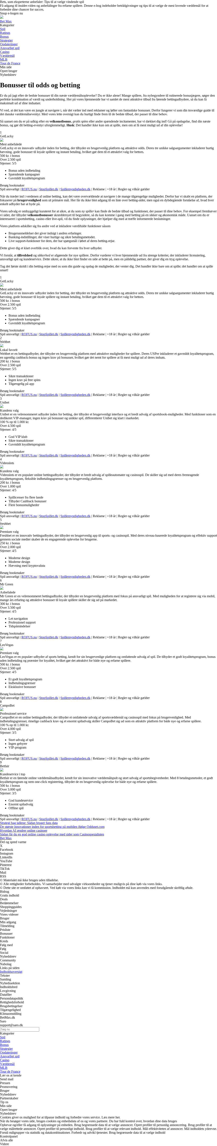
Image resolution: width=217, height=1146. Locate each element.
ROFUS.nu (29, 189)
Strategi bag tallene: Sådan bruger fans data (29, 823)
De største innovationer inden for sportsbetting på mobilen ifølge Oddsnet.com (52, 827)
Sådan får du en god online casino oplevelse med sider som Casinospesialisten (52, 834)
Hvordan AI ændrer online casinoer (23, 830)
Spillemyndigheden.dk (75, 189)
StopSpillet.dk (48, 189)
